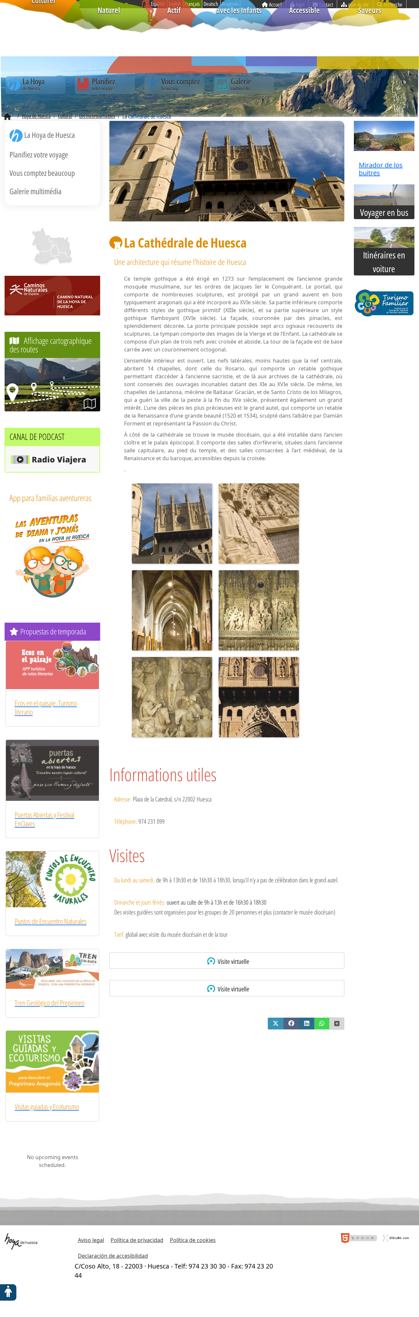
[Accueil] (7, 117)
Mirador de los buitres (381, 168)
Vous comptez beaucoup (42, 172)
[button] (275, 1023)
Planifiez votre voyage (38, 154)
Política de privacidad (137, 1240)
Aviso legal (91, 1240)
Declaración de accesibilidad (113, 1255)
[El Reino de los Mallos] (43, 240)
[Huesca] (54, 250)
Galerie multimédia (35, 191)
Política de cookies (193, 1240)
